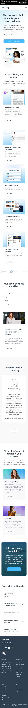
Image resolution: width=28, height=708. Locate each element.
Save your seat (22, 2)
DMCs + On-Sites (19, 668)
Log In (2, 699)
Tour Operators (19, 670)
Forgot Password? (5, 697)
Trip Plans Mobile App (6, 670)
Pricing (2, 684)
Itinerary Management (6, 662)
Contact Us (3, 695)
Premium (3, 675)
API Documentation (5, 693)
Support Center (4, 687)
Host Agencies (19, 674)
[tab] (14, 293)
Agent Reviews (19, 689)
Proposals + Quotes (5, 664)
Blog (17, 691)
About (17, 684)
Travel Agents (19, 662)
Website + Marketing (6, 668)
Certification (4, 689)
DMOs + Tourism (19, 672)
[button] (26, 7)
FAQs (2, 691)
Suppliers (18, 676)
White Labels (4, 673)
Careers (17, 687)
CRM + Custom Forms (6, 666)
